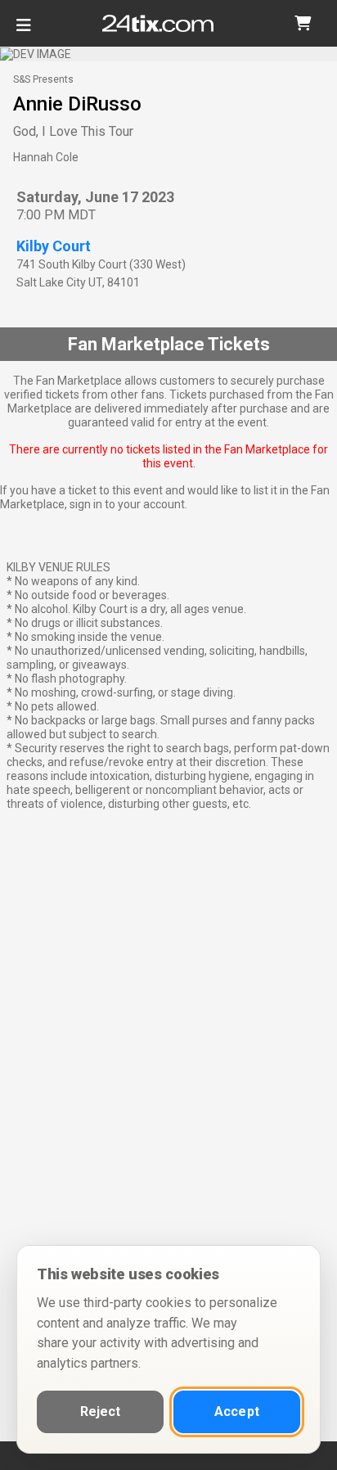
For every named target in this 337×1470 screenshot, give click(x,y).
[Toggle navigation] (23, 31)
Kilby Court (53, 246)
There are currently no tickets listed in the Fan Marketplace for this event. (168, 456)
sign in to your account (127, 504)
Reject (100, 1411)
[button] (303, 23)
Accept (236, 1411)
